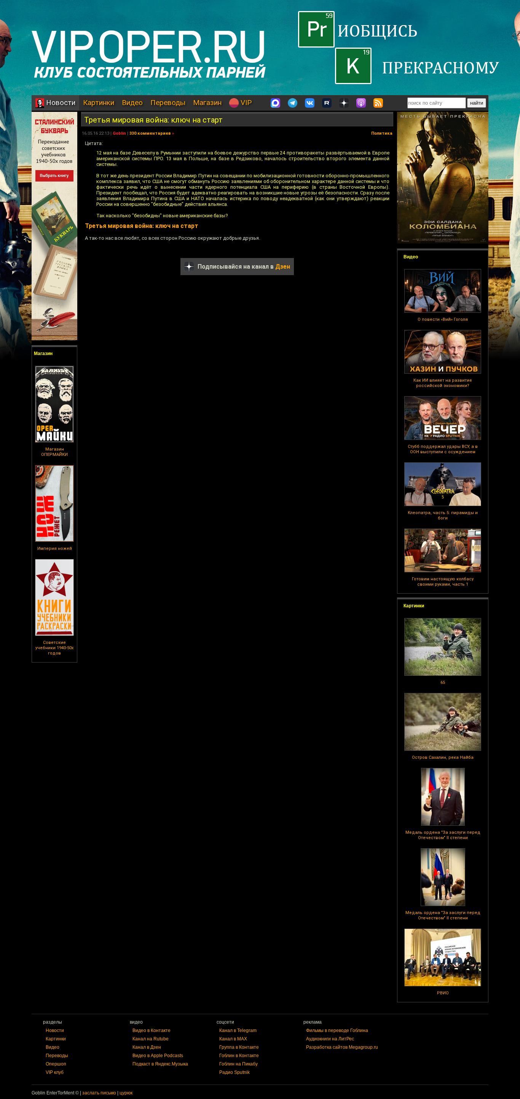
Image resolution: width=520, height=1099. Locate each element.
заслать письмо (99, 1093)
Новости (59, 102)
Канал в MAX (233, 1039)
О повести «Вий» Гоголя (443, 319)
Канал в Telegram (238, 1030)
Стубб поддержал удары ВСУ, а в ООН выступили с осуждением (443, 449)
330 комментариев (150, 133)
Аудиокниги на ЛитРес (330, 1039)
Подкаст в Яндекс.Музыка (160, 1064)
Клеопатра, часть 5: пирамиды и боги (443, 515)
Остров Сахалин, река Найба (443, 757)
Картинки (98, 102)
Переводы (167, 102)
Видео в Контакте (151, 1030)
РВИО (443, 993)
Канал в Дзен (146, 1047)
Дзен (282, 266)
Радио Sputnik (234, 1072)
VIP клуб (55, 1072)
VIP (245, 102)
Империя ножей (54, 548)
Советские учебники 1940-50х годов (54, 648)
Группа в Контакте (239, 1047)
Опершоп (56, 1064)
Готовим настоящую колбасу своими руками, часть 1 (443, 582)
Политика (381, 133)
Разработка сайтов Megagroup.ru (342, 1047)
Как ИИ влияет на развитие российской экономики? (442, 383)
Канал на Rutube (150, 1039)
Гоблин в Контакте (239, 1055)
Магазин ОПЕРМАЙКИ (54, 452)
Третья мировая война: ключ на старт (153, 119)
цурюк (126, 1093)
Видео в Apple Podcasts (157, 1055)
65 (442, 682)
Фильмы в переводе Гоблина (337, 1030)
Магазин (207, 102)
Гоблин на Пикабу (238, 1064)
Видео (132, 102)
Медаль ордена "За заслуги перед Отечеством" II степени (442, 835)
